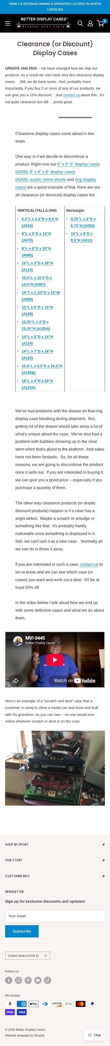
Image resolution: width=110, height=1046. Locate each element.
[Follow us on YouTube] (37, 980)
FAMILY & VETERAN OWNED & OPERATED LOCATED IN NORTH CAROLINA (55, 6)
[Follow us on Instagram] (18, 980)
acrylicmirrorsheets (48, 179)
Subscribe (22, 931)
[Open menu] (7, 23)
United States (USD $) (23, 955)
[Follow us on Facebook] (8, 980)
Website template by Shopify (25, 1035)
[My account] (90, 23)
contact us (71, 95)
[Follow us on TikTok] (47, 980)
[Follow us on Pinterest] (28, 980)
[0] (100, 23)
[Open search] (80, 23)
